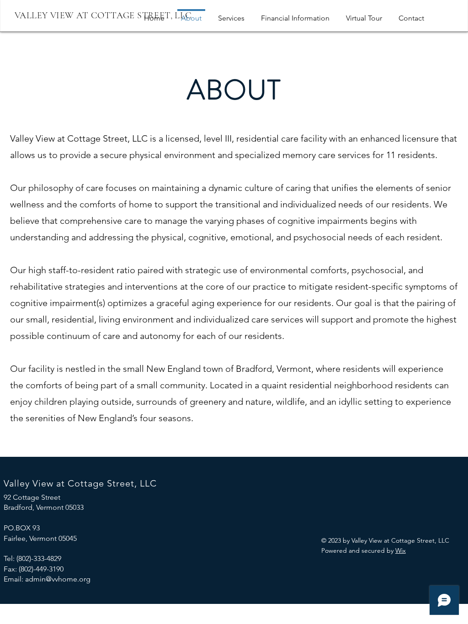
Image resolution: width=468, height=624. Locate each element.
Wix (400, 550)
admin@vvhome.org (57, 579)
